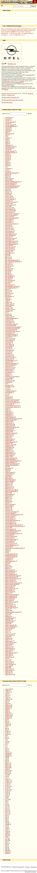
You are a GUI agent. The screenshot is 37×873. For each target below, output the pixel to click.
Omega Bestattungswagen (12, 533)
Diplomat (7, 362)
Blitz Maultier (8, 296)
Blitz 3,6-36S (8, 277)
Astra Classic (9, 212)
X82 (6, 849)
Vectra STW (8, 654)
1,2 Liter (7, 119)
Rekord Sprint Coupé (10, 602)
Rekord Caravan (9, 581)
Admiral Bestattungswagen (12, 181)
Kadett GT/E (8, 434)
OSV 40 (7, 551)
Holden (5, 79)
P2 (5, 805)
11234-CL (7, 692)
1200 (6, 132)
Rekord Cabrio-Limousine (12, 578)
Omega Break (9, 535)
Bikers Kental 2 (24, 30)
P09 (6, 801)
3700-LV (7, 725)
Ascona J (7, 203)
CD (6, 312)
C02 (6, 741)
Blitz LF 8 (7, 292)
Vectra (7, 639)
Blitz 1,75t (7, 263)
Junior (7, 408)
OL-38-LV (7, 782)
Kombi (7, 471)
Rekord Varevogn (9, 606)
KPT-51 (7, 773)
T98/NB (7, 824)
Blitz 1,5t (7, 258)
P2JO (6, 809)
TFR (6, 827)
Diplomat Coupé (9, 367)
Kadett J (7, 437)
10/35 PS (7, 129)
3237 (6, 721)
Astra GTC (8, 229)
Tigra (6, 632)
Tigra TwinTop (9, 635)
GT (6, 388)
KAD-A (6, 766)
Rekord (7, 567)
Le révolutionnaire (25, 29)
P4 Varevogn (8, 558)
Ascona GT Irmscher (10, 202)
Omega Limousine (10, 543)
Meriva (7, 492)
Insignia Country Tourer (11, 399)
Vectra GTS (8, 647)
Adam (6, 177)
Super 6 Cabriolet (9, 625)
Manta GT (7, 485)
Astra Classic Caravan (11, 213)
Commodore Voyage (10, 334)
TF (5, 825)
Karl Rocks (8, 468)
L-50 (6, 775)
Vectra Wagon (9, 657)
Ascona (7, 196)
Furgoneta (8, 382)
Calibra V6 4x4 (9, 305)
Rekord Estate (8, 590)
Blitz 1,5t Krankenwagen (11, 260)
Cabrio (7, 298)
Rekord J (7, 593)
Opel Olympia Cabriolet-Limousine (14, 548)
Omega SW (8, 546)
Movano (7, 507)
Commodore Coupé (10, 324)
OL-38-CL (7, 780)
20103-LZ (7, 708)
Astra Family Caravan (11, 223)
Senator (7, 610)
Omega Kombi (9, 542)
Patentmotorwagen (10, 561)
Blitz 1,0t (7, 257)
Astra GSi (7, 226)
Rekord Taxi (8, 603)
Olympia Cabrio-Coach (11, 511)
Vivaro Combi (8, 663)
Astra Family (8, 222)
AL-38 (6, 732)
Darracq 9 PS (8, 359)
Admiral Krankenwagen (11, 186)
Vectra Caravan (9, 642)
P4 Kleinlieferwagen (10, 555)
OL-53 (6, 791)
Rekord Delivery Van (10, 588)
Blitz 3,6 (7, 273)
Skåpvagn (7, 616)
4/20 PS (7, 162)
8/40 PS (7, 175)
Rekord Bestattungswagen (12, 575)
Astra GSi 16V (8, 228)
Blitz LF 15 (7, 290)
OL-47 (6, 783)
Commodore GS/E (10, 330)
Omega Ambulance (10, 532)
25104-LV (7, 716)
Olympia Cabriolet (10, 513)
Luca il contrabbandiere (13, 30)
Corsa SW (7, 347)
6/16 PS (7, 171)
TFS (6, 830)
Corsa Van (8, 351)
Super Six (7, 629)
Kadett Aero (8, 414)
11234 (6, 690)
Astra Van (7, 251)
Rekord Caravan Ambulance (12, 583)
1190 (6, 693)
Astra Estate (8, 221)
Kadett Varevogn (9, 453)
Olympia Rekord (9, 523)
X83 (6, 850)
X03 (6, 844)
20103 (6, 703)
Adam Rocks (8, 178)
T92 (6, 821)
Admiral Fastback (10, 184)
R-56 (6, 812)
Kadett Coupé (8, 426)
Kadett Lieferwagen (10, 442)
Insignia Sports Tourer (11, 405)
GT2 (6, 395)
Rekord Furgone (9, 591)
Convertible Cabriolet (10, 335)
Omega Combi (9, 538)
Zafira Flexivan (9, 670)
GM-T (6, 751)
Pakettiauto (8, 559)
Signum (7, 613)
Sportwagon (8, 622)
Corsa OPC (8, 343)
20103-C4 (7, 705)
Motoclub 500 (8, 506)
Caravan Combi (9, 309)
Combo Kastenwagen (11, 318)
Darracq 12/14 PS (10, 357)
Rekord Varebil (9, 604)
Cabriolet (7, 299)
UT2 (6, 839)
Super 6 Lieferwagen (10, 626)
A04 (6, 728)
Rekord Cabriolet (9, 580)
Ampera (7, 191)
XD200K (7, 852)
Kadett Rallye (8, 447)
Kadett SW (8, 449)
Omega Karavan (9, 540)
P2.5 (6, 807)
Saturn (9, 81)
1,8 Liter (7, 123)
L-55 (6, 776)
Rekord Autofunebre (10, 574)
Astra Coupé (8, 216)
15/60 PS (7, 138)
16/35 (6, 141)
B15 (6, 737)
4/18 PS (7, 159)
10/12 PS (7, 127)
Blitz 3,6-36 (8, 274)
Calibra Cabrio (9, 303)
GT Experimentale (10, 391)
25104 (6, 712)
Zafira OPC (8, 673)
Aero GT (7, 189)
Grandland (8, 385)
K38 (6, 761)
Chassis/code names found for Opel (13, 100)
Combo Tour (8, 321)
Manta (7, 476)
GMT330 (7, 754)
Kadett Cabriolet (9, 417)
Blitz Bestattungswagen (11, 286)
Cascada (7, 311)
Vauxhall (28, 75)
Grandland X (8, 386)
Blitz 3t (7, 283)
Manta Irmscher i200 (10, 490)
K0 (5, 760)
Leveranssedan (9, 472)
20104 (6, 709)
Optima (7, 549)
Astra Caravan (9, 210)
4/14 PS (7, 157)
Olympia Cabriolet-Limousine (13, 514)
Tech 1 (7, 631)
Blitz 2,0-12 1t (8, 266)
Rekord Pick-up (9, 599)
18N (6, 702)
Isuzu (23, 83)
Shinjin (30, 88)
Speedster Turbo (9, 620)
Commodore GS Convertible (12, 327)
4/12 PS (7, 155)
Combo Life (8, 319)
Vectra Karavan (9, 648)
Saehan (6, 89)
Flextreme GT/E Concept (11, 376)
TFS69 (6, 833)
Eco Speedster (9, 372)
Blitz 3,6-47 (8, 279)
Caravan (7, 308)
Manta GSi (8, 484)
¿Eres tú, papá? (17, 33)
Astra (6, 206)
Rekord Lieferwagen (10, 596)
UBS (6, 834)
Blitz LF (7, 289)
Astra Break (8, 207)
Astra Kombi (8, 232)
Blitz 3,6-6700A (9, 280)
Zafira (6, 667)
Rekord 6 (7, 568)
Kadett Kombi (8, 440)
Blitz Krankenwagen (10, 287)
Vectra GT (7, 645)
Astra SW (7, 245)
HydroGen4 (8, 396)
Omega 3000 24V (9, 529)
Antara (7, 194)
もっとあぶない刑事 (12, 35)
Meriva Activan (9, 494)
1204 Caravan (9, 133)
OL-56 (6, 793)
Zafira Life (8, 671)
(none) (7, 689)
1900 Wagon (8, 148)
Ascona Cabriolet (9, 199)
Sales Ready (17, 29)
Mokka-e (7, 500)
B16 (6, 738)
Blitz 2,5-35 (8, 270)
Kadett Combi (8, 423)
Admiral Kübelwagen (10, 187)
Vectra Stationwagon (10, 652)
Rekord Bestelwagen (10, 577)
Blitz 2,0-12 (8, 264)
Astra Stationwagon (10, 244)
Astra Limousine (9, 235)
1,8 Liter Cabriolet (9, 125)
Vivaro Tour (8, 666)
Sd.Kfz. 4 (7, 609)
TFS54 (6, 831)
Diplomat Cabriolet (10, 365)
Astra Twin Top (9, 247)
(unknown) (8, 117)
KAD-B (6, 767)
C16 (6, 743)
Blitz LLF (7, 295)
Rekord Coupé (8, 586)
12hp (6, 135)
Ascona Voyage (9, 205)
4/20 (6, 161)
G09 (6, 748)
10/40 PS (7, 130)
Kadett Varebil (9, 452)
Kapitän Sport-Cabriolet (11, 465)
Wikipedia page (12, 64)
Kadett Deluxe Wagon (11, 427)
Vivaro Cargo (8, 661)
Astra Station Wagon (10, 242)
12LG (6, 696)
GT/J (6, 394)
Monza (7, 503)
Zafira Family (8, 668)
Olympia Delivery (9, 519)
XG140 (7, 853)
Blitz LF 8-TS (8, 293)
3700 (6, 722)
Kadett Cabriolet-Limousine (12, 418)
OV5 (6, 796)
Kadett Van (8, 450)
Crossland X (8, 356)
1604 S (7, 142)
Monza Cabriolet (9, 504)
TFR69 (6, 828)
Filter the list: (5, 113)
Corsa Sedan (8, 344)
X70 (6, 847)
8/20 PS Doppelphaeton (11, 173)
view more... (21, 35)
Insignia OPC (8, 404)
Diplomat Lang (9, 369)
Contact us (27, 866)
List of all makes (7, 102)
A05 (6, 729)
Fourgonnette (8, 378)
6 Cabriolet (8, 168)
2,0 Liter (7, 149)
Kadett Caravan (9, 420)
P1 (5, 802)
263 (6, 719)
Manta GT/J (8, 488)
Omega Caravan (9, 536)
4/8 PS (7, 164)
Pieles (2, 29)
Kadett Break (8, 415)
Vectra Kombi (8, 650)
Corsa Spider (8, 346)
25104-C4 (7, 713)
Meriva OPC (8, 495)
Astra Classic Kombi (10, 215)
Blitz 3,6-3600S (9, 276)
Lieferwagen (8, 474)
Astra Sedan (8, 239)
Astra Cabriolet (9, 209)
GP (6, 383)
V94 (6, 841)
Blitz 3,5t (7, 271)
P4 (5, 552)
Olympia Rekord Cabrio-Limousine (14, 526)
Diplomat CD (8, 366)
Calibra (7, 302)
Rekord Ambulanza (10, 571)
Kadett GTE (8, 436)
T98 (6, 823)
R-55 (6, 811)
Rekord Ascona (9, 572)
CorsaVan (8, 353)
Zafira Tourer (8, 674)
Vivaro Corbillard (9, 664)
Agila (6, 190)
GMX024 (7, 756)
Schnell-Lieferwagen (10, 607)
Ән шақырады (9, 29)
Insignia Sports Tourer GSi (12, 407)
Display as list (11, 95)
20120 (6, 711)
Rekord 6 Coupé (9, 570)
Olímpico (7, 508)
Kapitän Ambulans (10, 458)
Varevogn (7, 638)
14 (5, 136)
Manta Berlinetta (9, 479)
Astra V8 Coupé (9, 250)
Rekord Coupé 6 (9, 587)
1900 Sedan (8, 145)
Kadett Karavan (9, 439)
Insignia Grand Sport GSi (11, 402)
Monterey (7, 501)
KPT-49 (7, 772)
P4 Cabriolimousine (10, 554)
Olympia (7, 510)
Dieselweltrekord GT (10, 360)
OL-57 (6, 795)
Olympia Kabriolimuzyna (11, 520)
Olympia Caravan (9, 516)
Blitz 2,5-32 (8, 269)
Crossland (8, 354)
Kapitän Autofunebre (10, 459)
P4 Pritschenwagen (10, 556)
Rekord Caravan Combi (11, 584)
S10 (6, 817)
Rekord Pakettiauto (10, 597)
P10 (6, 804)
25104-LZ (7, 718)
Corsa (6, 337)
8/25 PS (7, 174)
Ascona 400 (8, 197)
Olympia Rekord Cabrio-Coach (13, 524)
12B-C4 (7, 695)
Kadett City (8, 421)
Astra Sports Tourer (10, 241)
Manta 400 (8, 478)
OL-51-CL (7, 789)
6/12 (6, 170)
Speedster (7, 619)
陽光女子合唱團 (10, 32)
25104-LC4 (8, 715)
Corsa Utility (8, 350)
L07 (6, 777)
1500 (6, 139)
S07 (6, 815)
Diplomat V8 (8, 370)
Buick (4, 81)
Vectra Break (8, 641)
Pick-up (7, 562)
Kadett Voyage (9, 455)
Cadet (6, 301)
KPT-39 (7, 770)
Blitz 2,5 (7, 267)
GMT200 (7, 753)
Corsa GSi (8, 341)
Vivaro (6, 660)
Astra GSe (7, 225)
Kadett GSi (8, 431)
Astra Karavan (9, 231)
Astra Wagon (8, 253)
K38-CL (7, 763)
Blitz (6, 255)
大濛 (11, 33)
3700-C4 (7, 724)
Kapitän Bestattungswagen (12, 460)
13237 (6, 698)
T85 (6, 820)
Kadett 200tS (8, 412)
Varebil (7, 636)
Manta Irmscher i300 (10, 491)
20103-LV (7, 706)
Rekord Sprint (8, 600)
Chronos (7, 314)
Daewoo (4, 88)
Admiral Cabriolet (9, 183)
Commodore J (9, 333)
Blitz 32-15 (7, 282)
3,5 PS (6, 154)
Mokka (7, 497)
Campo (7, 306)
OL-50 (6, 785)
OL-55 (6, 792)
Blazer (7, 254)
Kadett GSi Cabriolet (10, 433)
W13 (6, 843)
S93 (6, 818)
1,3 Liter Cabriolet (9, 122)
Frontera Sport (9, 381)
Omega (7, 527)
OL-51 (6, 788)
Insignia (7, 398)
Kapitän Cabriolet (9, 462)
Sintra (6, 615)
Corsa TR (7, 349)
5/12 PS (7, 165)
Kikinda (7, 469)
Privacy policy (33, 866)
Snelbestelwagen (9, 618)
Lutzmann (8, 475)
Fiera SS (7, 373)
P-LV (6, 799)
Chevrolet (17, 82)
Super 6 (7, 623)
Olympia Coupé (9, 517)
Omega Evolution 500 (10, 539)
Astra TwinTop (9, 248)
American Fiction (19, 32)
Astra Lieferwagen (10, 234)
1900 (6, 143)
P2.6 (6, 808)
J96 (6, 759)
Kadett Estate (8, 428)
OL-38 (6, 779)
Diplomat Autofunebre (11, 363)
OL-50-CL (7, 786)
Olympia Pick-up (9, 522)
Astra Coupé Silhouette (11, 218)
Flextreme (7, 375)
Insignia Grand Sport (10, 401)
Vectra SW (8, 655)
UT (6, 837)
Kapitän (7, 456)
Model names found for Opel (11, 97)
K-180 (6, 410)
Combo (7, 315)
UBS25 (7, 836)
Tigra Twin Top (9, 634)
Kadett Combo (9, 424)
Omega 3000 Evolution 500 (12, 530)
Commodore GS (9, 325)
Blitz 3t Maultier (9, 285)
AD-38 (6, 731)
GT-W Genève (8, 392)
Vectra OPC (8, 651)
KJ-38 (6, 769)
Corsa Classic (9, 340)
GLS (6, 750)
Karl (6, 466)
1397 (6, 700)
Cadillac (22, 81)
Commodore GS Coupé (11, 328)
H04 (6, 757)
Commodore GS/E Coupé (11, 331)
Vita (6, 658)
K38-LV (7, 764)
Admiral (7, 180)
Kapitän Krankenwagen (11, 463)
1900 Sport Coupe (9, 146)
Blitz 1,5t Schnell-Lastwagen (12, 261)
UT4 (6, 840)
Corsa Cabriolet (9, 338)
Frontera (7, 379)
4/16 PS (7, 158)
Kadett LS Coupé (9, 444)
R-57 (6, 814)
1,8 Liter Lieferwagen (10, 126)
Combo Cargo (9, 317)
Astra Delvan (8, 219)
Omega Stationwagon (11, 545)
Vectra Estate (8, 644)
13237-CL (7, 699)
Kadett (7, 411)
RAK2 (6, 564)
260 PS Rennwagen (10, 152)
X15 (6, 846)
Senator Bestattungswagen (12, 612)
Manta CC (8, 482)
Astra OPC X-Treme (10, 238)
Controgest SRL (20, 866)
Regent (7, 565)
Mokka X (7, 498)
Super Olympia (9, 628)
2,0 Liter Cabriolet (9, 151)
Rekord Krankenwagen (11, 594)
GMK (33, 88)
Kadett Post (8, 446)
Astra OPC (8, 237)
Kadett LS (7, 443)
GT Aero (7, 389)
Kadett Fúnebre (9, 430)
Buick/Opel (9, 83)
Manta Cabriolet (9, 481)
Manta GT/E (8, 487)
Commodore (8, 322)
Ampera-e (7, 193)
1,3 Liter (7, 120)
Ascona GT (8, 200)
